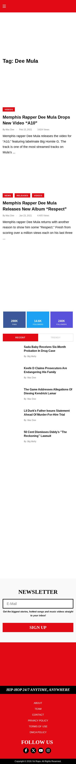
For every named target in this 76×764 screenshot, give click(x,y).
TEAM (38, 708)
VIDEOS (9, 110)
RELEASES (22, 196)
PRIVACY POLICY (38, 720)
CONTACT (38, 714)
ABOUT (38, 703)
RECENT (20, 337)
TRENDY (56, 337)
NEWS (8, 196)
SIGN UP (38, 627)
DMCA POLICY (38, 732)
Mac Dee (31, 377)
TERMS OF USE (38, 726)
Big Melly (31, 356)
